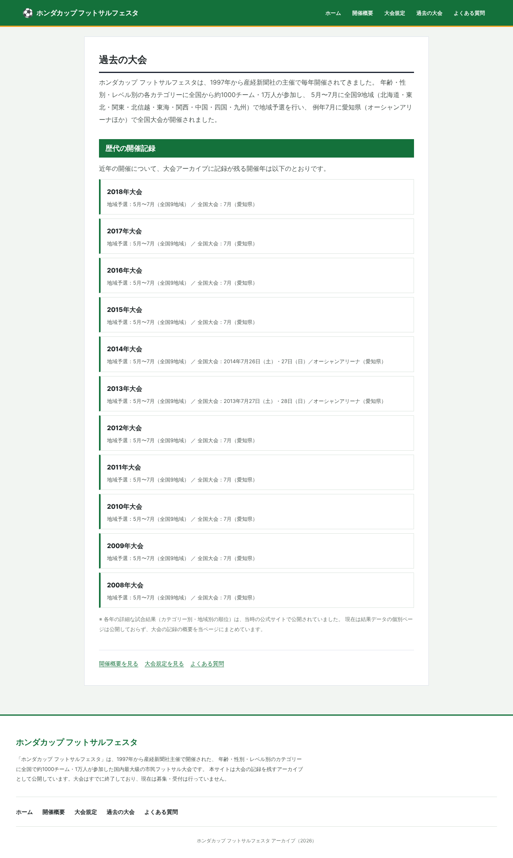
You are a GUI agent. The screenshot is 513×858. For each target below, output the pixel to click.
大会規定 (394, 13)
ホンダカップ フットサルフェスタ (77, 742)
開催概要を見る (118, 663)
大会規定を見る (164, 663)
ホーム (333, 13)
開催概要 (362, 13)
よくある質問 (469, 13)
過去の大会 (429, 13)
